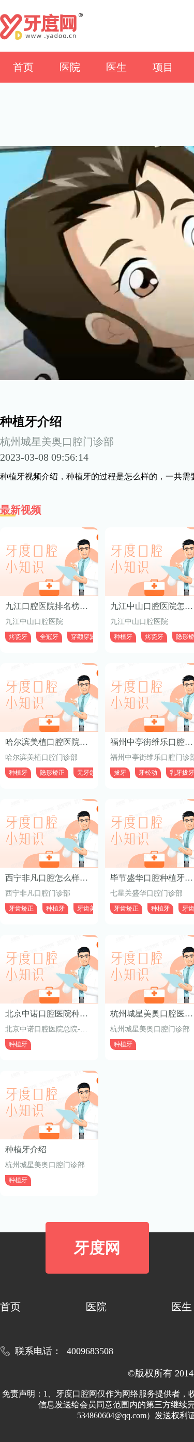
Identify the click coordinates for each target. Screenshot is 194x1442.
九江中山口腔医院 (34, 621)
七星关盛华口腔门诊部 (146, 893)
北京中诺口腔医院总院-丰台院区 (57, 1029)
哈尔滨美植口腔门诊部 (41, 757)
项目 (163, 67)
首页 (23, 67)
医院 (69, 67)
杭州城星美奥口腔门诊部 (57, 441)
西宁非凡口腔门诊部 (37, 893)
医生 (116, 67)
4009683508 (90, 1351)
